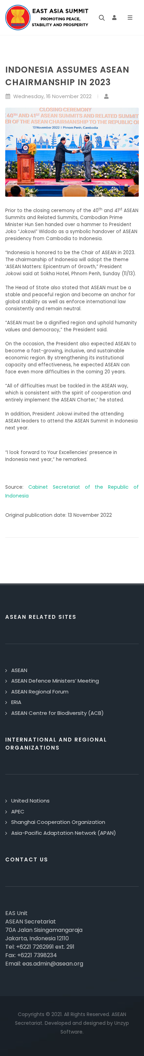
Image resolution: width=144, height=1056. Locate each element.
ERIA (16, 702)
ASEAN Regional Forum (40, 691)
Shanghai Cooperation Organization (58, 822)
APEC (17, 811)
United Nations (30, 800)
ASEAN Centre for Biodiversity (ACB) (57, 713)
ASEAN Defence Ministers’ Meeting (55, 680)
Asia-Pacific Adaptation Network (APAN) (63, 833)
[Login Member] (114, 17)
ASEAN (19, 670)
